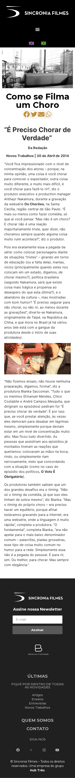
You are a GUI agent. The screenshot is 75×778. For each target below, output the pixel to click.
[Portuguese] (44, 43)
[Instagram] (44, 750)
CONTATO (37, 728)
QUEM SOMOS (37, 720)
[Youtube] (57, 750)
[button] (37, 29)
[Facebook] (18, 750)
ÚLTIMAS (37, 676)
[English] (31, 43)
